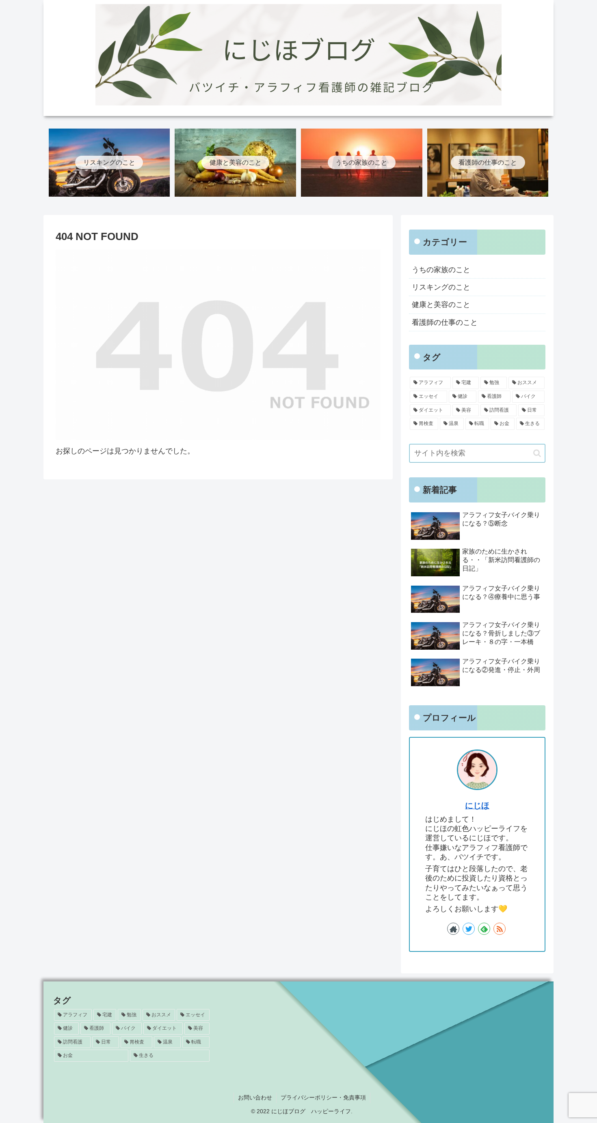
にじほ (477, 805)
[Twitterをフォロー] (469, 929)
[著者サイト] (453, 929)
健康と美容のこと (441, 305)
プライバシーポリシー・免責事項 (323, 1097)
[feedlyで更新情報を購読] (484, 929)
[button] (537, 453)
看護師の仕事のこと (445, 322)
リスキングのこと (441, 287)
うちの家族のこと (441, 270)
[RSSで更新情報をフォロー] (499, 929)
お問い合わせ (255, 1097)
